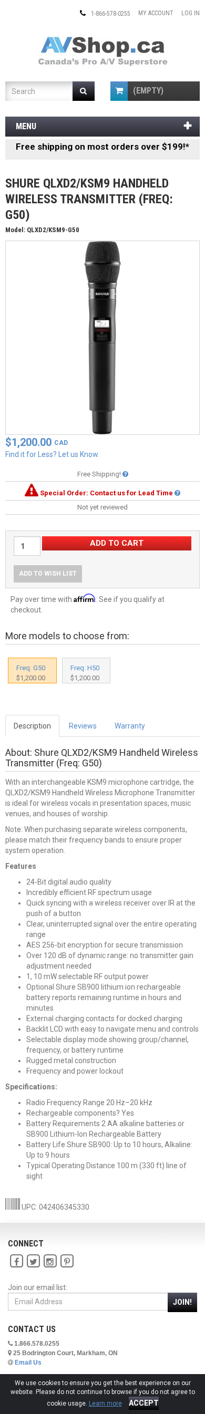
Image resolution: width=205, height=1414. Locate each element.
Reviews (83, 726)
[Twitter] (33, 1261)
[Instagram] (50, 1261)
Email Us (28, 1362)
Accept (144, 1403)
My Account (155, 13)
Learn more (105, 1403)
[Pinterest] (66, 1261)
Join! (182, 1302)
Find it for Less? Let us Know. (52, 454)
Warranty (130, 726)
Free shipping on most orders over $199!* (102, 146)
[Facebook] (16, 1261)
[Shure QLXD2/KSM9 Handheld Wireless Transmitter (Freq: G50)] (102, 337)
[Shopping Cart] (119, 91)
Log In (190, 13)
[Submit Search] (84, 91)
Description (32, 726)
